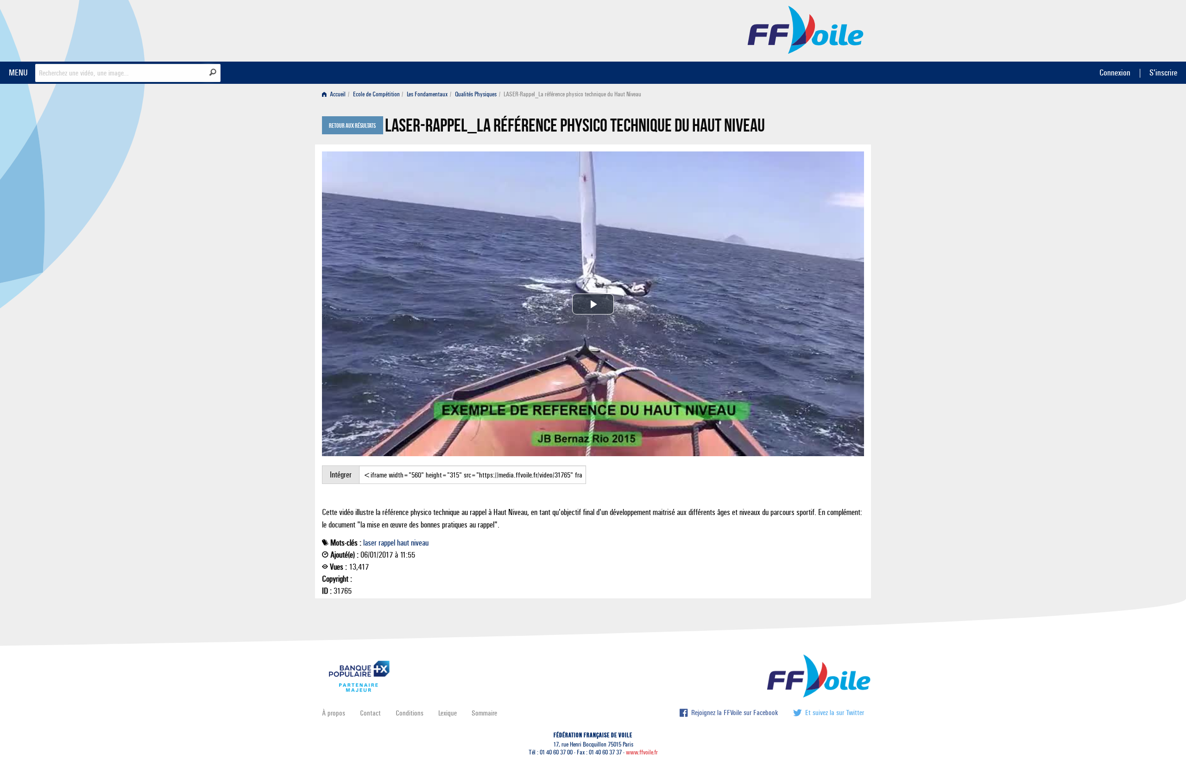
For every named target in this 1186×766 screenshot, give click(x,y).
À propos (333, 713)
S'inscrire (1163, 72)
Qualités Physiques (476, 94)
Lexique (447, 713)
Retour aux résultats (352, 126)
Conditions (409, 713)
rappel (387, 542)
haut (403, 542)
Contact (370, 713)
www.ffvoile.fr (642, 752)
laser (370, 542)
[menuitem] (335, 94)
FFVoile (805, 29)
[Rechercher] (212, 72)
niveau (420, 542)
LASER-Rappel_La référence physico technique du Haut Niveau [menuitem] (572, 94)
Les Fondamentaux (427, 94)
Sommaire (484, 713)
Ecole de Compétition (376, 94)
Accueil (337, 94)
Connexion (1114, 72)
